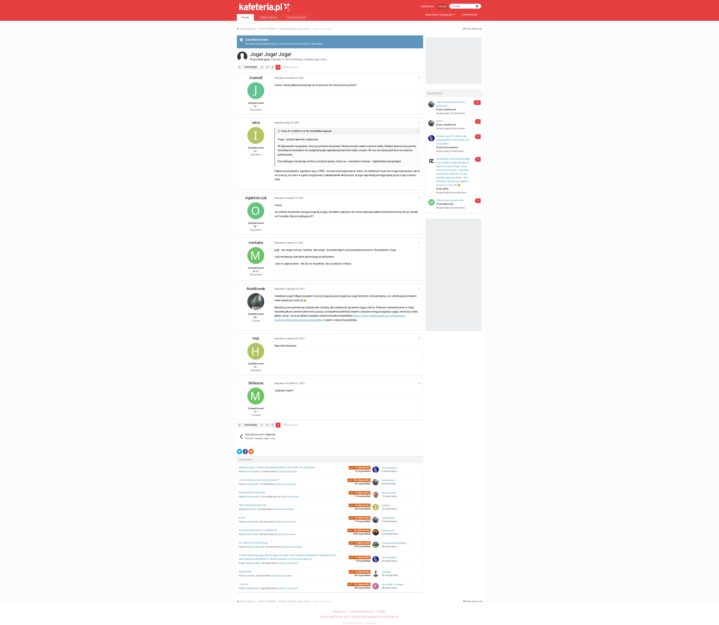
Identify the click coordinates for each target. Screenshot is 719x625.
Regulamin (339, 611)
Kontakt (381, 611)
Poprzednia (251, 67)
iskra (256, 122)
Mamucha (250, 509)
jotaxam (386, 505)
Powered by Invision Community (359, 623)
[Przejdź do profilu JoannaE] (255, 90)
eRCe (445, 188)
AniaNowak (255, 288)
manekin (250, 575)
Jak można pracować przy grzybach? (259, 479)
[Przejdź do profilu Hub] (255, 351)
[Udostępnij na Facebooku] (245, 451)
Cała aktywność (296, 17)
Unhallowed (251, 484)
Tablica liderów (268, 17)
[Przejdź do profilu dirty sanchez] (375, 494)
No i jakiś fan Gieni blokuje (253, 542)
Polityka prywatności (361, 611)
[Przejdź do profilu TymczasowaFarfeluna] (375, 545)
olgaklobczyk (256, 198)
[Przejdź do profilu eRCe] (431, 161)
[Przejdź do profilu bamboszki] (375, 532)
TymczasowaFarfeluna (394, 543)
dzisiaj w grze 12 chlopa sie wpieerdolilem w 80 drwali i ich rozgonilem (277, 467)
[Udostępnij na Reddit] (251, 451)
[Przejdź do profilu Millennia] (255, 396)
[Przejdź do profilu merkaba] (255, 255)
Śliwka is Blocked (255, 546)
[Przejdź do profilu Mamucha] (431, 202)
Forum (442, 6)
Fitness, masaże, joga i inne (310, 59)
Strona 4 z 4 (290, 67)
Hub (255, 338)
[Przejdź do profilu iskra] (255, 135)
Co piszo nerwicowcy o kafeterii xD (258, 530)
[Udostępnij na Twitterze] (239, 451)
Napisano (289, 77)
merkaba (256, 242)
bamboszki (251, 534)
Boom (242, 517)
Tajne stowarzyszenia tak (252, 505)
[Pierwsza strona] (239, 67)
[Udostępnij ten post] (419, 78)
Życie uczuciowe (288, 471)
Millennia (255, 383)
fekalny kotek (252, 563)
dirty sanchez (389, 492)
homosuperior (253, 471)
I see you (243, 584)
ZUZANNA (316, 131)
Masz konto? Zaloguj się (439, 14)
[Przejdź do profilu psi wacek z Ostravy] (375, 586)
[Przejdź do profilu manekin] (375, 573)
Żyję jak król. (245, 571)
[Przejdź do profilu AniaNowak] (255, 301)
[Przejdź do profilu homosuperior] (375, 469)
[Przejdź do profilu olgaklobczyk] (255, 210)
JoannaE (256, 78)
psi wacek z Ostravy (392, 584)
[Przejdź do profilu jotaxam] (375, 507)
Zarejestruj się (469, 14)
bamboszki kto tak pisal (252, 492)
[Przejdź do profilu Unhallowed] (375, 482)
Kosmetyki (427, 6)
